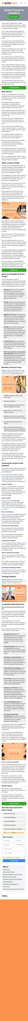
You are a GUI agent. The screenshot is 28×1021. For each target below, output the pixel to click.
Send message (14, 860)
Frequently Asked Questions (10, 884)
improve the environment (11, 507)
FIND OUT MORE (14, 803)
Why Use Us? (6, 869)
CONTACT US (14, 270)
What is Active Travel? (8, 872)
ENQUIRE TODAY (14, 88)
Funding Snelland (7, 882)
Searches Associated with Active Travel (13, 889)
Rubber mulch (5, 500)
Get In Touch (6, 886)
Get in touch (14, 17)
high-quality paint (11, 555)
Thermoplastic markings (8, 570)
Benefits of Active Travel (9, 877)
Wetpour (4, 486)
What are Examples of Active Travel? (12, 874)
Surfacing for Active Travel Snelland (12, 879)
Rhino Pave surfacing (7, 514)
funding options (10, 579)
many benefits (5, 373)
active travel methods (7, 476)
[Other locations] (21, 3)
